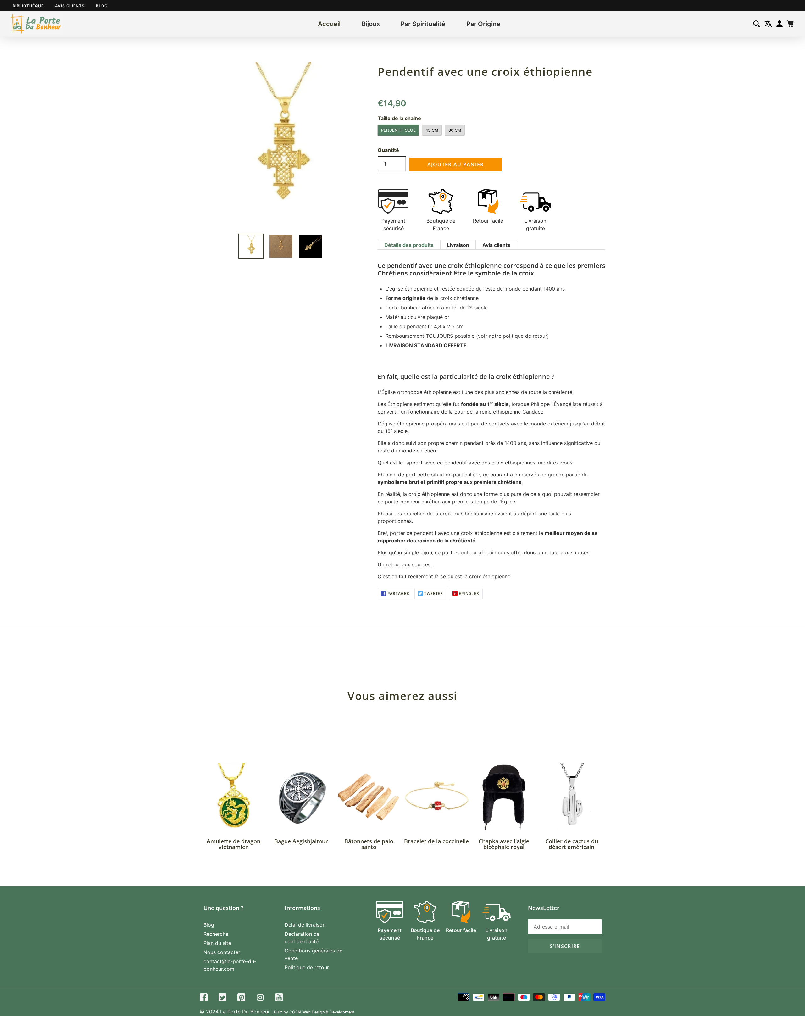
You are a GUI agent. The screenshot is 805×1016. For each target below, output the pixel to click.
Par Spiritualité (423, 24)
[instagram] (260, 998)
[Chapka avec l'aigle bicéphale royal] (504, 797)
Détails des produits (409, 245)
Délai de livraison (305, 925)
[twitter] (222, 998)
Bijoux (371, 24)
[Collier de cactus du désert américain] (571, 797)
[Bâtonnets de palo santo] (368, 797)
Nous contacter (221, 952)
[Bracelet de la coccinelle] (436, 797)
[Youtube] (279, 998)
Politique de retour (307, 967)
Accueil (329, 24)
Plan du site (217, 943)
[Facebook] (204, 998)
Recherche (215, 934)
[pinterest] (241, 998)
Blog (102, 5)
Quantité (388, 150)
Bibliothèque (28, 5)
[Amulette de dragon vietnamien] (233, 797)
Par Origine (483, 24)
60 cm (454, 130)
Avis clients (70, 5)
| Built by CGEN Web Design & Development (312, 1012)
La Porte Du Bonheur (245, 1011)
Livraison (458, 245)
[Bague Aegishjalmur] (301, 797)
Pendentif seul (398, 130)
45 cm (431, 130)
